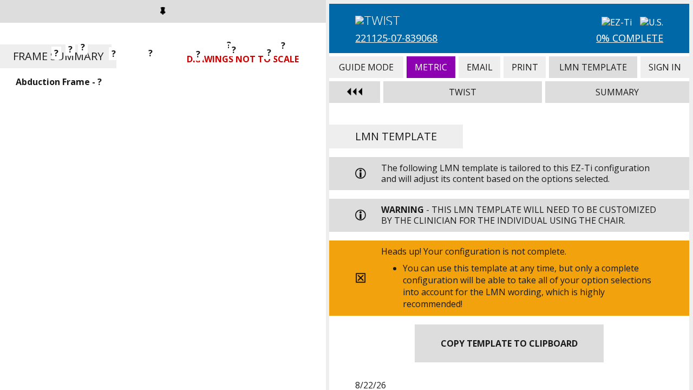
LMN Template (593, 67)
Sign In (664, 67)
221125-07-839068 (396, 37)
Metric (431, 67)
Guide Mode (366, 67)
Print (525, 67)
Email (479, 67)
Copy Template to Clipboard (509, 343)
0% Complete (629, 37)
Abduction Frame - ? (59, 82)
